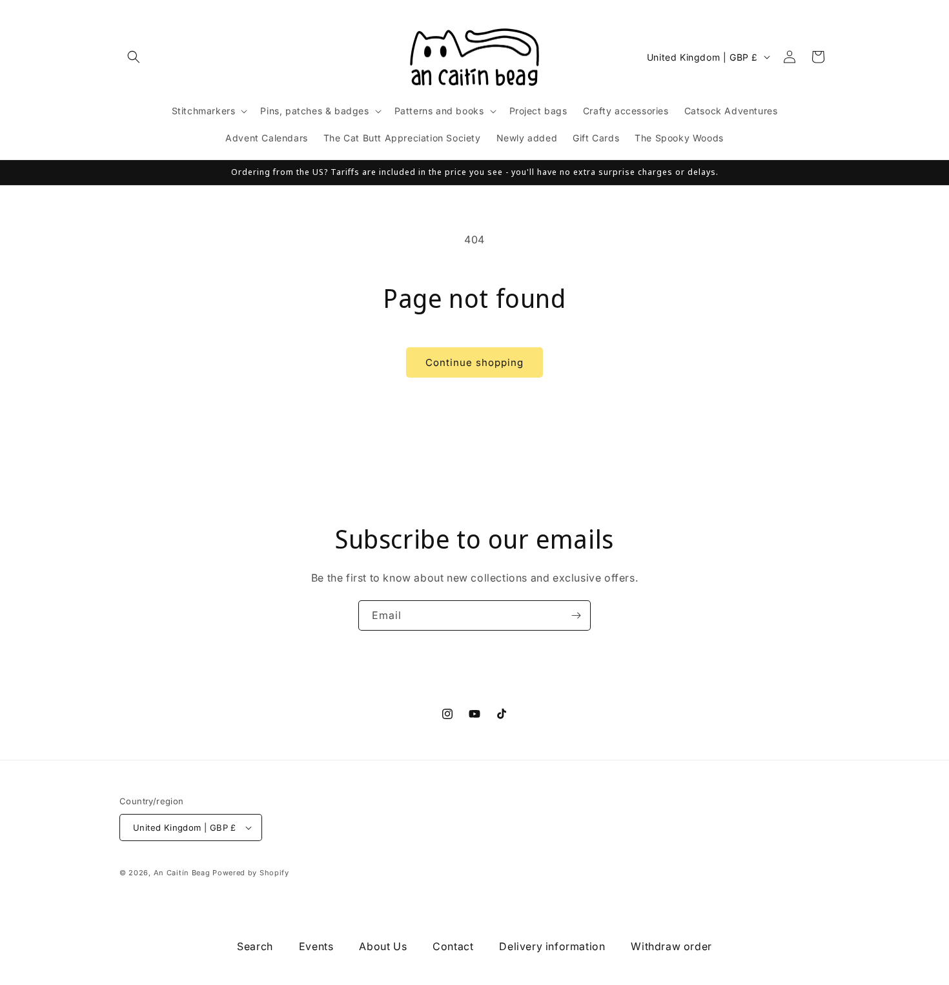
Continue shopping (474, 362)
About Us (383, 946)
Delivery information (552, 946)
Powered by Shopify (250, 872)
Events (316, 946)
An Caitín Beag (182, 872)
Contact (453, 946)
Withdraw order (671, 946)
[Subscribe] (576, 615)
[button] (133, 57)
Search (255, 946)
